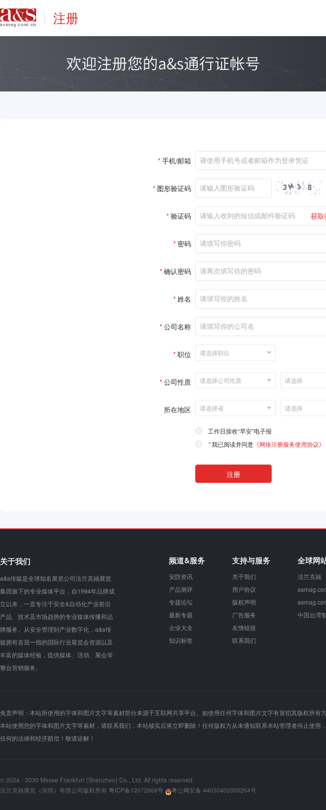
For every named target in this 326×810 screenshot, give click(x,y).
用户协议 (244, 589)
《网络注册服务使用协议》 (289, 444)
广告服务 (244, 614)
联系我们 (244, 640)
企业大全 (181, 627)
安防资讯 (181, 576)
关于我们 (244, 576)
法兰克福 (309, 576)
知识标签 (181, 640)
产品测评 (181, 589)
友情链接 (244, 627)
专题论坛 (181, 602)
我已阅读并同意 (266, 444)
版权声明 (244, 602)
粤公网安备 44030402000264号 (213, 790)
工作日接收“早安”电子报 (240, 431)
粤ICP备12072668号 (136, 790)
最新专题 (181, 614)
